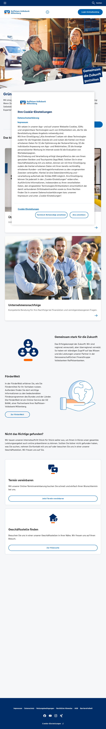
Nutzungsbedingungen (45, 708)
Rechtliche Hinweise (64, 708)
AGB (76, 708)
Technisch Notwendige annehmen (51, 215)
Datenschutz (29, 708)
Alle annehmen (79, 215)
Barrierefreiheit (86, 708)
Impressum (18, 708)
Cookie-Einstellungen (28, 209)
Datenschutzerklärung (28, 118)
